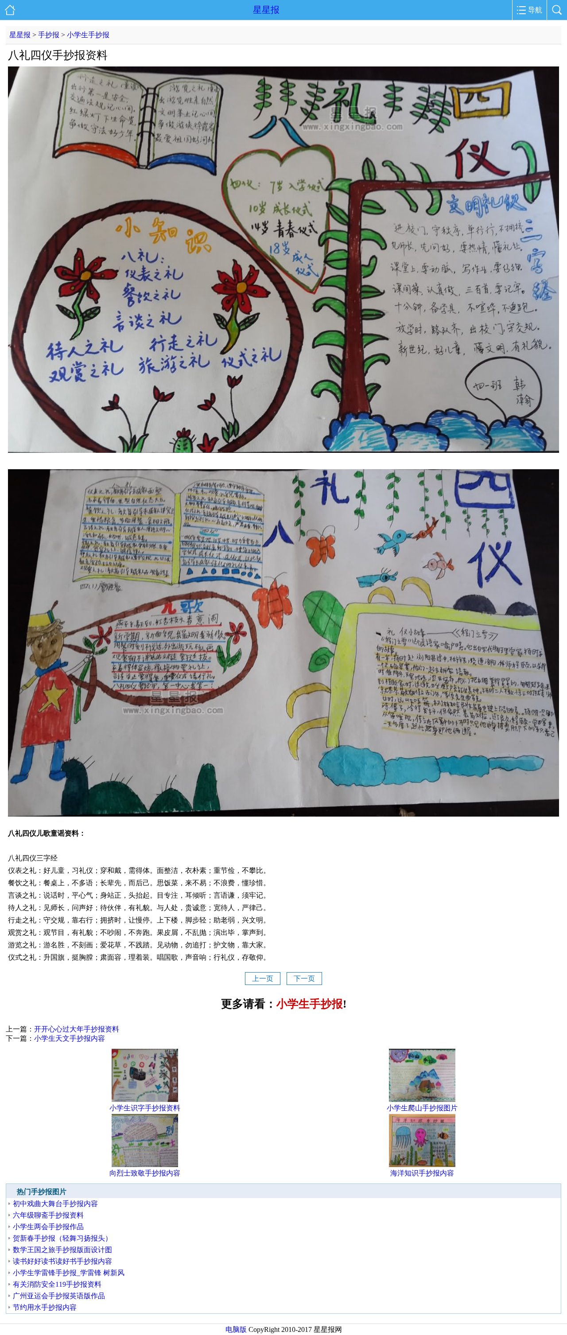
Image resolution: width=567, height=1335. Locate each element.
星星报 (266, 10)
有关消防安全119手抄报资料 (57, 1284)
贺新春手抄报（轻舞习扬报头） (62, 1238)
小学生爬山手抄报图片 (422, 1108)
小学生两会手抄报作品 (48, 1226)
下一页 (304, 978)
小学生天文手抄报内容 (69, 1038)
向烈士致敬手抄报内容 (144, 1173)
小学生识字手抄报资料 (144, 1108)
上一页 (262, 978)
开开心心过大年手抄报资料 (76, 1029)
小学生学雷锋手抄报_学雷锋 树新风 (68, 1273)
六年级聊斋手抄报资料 (48, 1215)
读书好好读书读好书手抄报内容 (62, 1261)
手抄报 (48, 35)
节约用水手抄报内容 (45, 1307)
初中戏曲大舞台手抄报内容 (55, 1203)
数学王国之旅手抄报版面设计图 (62, 1249)
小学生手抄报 (88, 35)
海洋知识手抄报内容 (422, 1173)
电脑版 (236, 1329)
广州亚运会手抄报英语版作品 (59, 1296)
